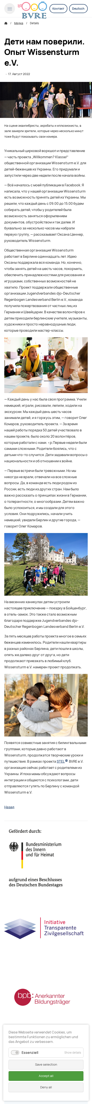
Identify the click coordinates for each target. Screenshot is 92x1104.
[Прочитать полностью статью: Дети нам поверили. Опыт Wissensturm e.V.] (46, 100)
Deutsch (78, 9)
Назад (9, 807)
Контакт (58, 9)
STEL (61, 761)
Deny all (46, 1087)
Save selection (46, 1064)
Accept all (46, 1076)
